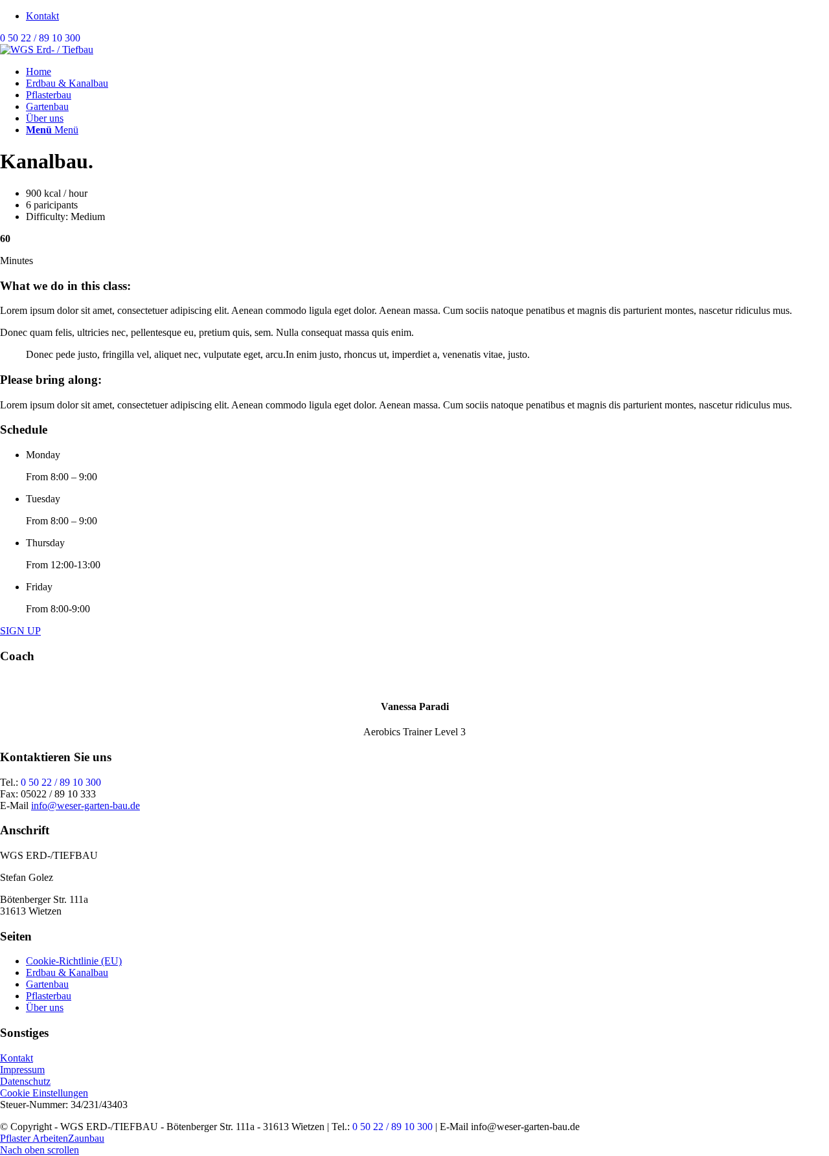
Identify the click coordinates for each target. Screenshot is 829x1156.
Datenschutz (25, 1081)
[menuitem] (427, 16)
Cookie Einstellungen (44, 1092)
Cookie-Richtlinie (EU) (74, 960)
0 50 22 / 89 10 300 (40, 37)
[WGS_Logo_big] (46, 49)
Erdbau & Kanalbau (67, 972)
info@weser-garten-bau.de (85, 805)
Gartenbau (47, 984)
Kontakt (42, 15)
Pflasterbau (48, 995)
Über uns (44, 1007)
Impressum (22, 1069)
